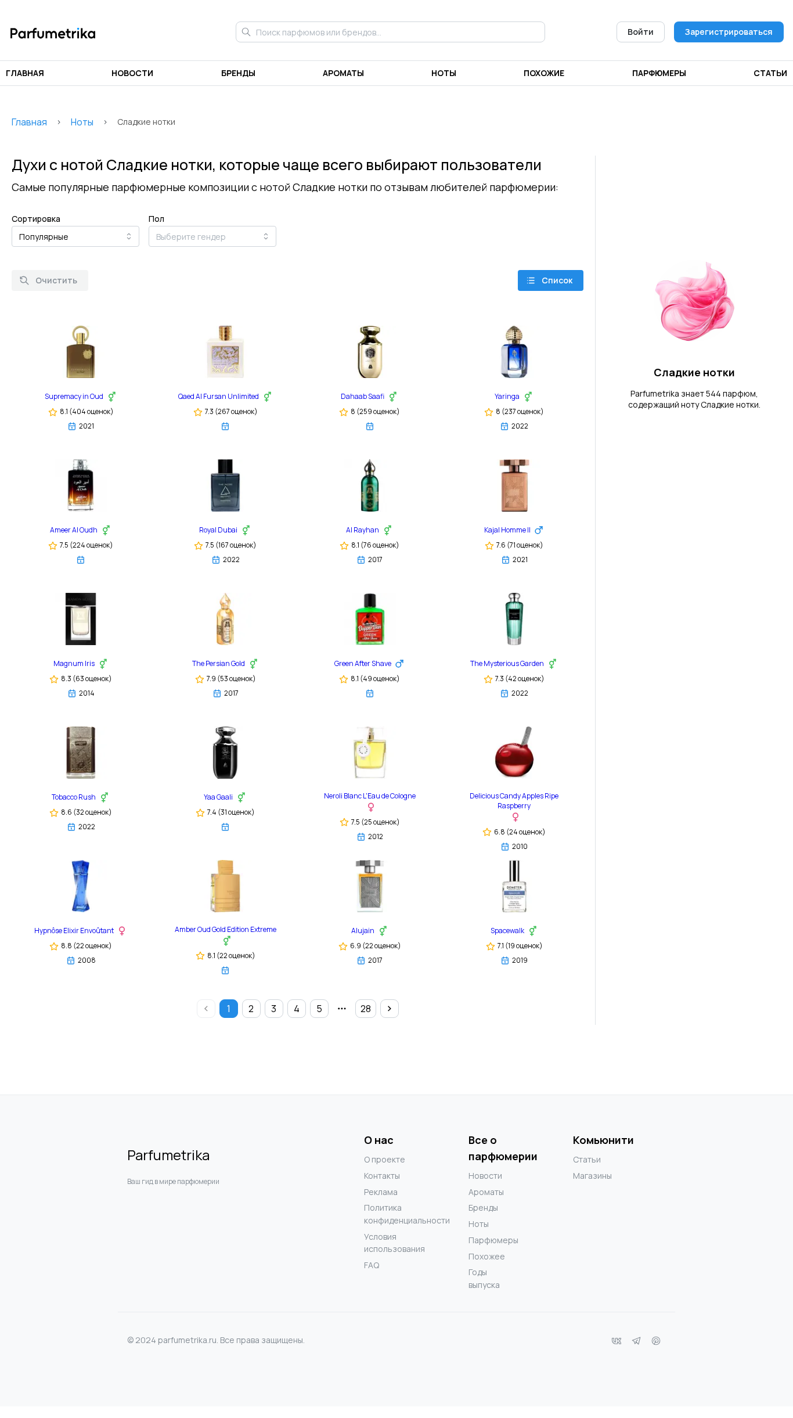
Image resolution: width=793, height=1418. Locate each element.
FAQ (371, 1265)
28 (366, 1008)
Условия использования (387, 1243)
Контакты (382, 1175)
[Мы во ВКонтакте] (616, 1341)
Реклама (381, 1191)
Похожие (544, 72)
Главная (25, 72)
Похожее (486, 1256)
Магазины (592, 1175)
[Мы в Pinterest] (656, 1341)
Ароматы (343, 72)
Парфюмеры (659, 72)
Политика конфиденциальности (387, 1214)
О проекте (384, 1159)
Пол (156, 218)
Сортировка (36, 218)
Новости (132, 72)
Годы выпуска (484, 1278)
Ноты (443, 72)
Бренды (238, 72)
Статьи (770, 72)
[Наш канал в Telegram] (636, 1341)
